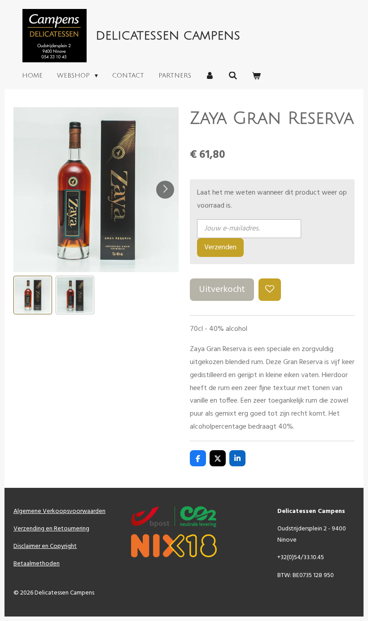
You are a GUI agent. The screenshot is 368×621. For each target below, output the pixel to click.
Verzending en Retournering (51, 529)
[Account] (210, 76)
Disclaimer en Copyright (45, 546)
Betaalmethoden (36, 564)
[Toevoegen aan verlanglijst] (269, 289)
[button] (32, 295)
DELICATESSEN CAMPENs (168, 36)
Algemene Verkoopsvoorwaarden (59, 511)
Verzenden (220, 247)
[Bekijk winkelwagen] (256, 76)
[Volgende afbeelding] (165, 190)
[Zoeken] (232, 76)
